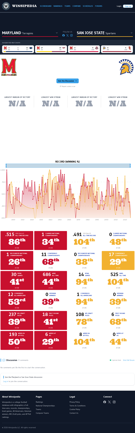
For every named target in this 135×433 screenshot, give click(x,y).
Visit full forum (128, 360)
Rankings (39, 402)
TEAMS (67, 6)
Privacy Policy (75, 402)
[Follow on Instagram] (71, 35)
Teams (38, 409)
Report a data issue (68, 86)
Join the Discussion (66, 81)
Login (119, 6)
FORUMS (98, 6)
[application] (67, 193)
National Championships (45, 405)
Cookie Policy (75, 409)
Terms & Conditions (78, 405)
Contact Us (74, 413)
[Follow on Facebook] (63, 35)
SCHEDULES (88, 6)
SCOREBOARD (45, 6)
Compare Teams (42, 413)
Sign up (128, 6)
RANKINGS (58, 6)
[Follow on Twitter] (67, 35)
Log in (5, 381)
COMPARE (77, 6)
